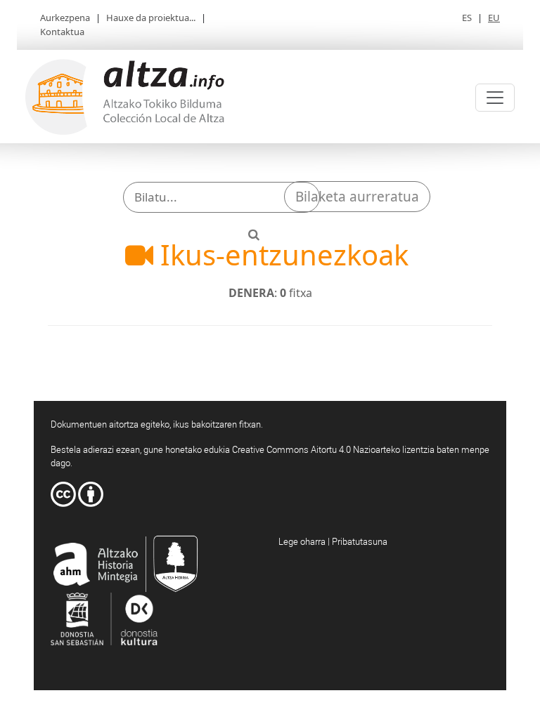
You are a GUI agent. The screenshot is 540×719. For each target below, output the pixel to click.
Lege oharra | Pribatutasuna (332, 541)
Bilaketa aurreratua (357, 196)
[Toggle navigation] (495, 98)
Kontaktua (62, 31)
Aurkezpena (65, 17)
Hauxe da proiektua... (150, 17)
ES (467, 17)
